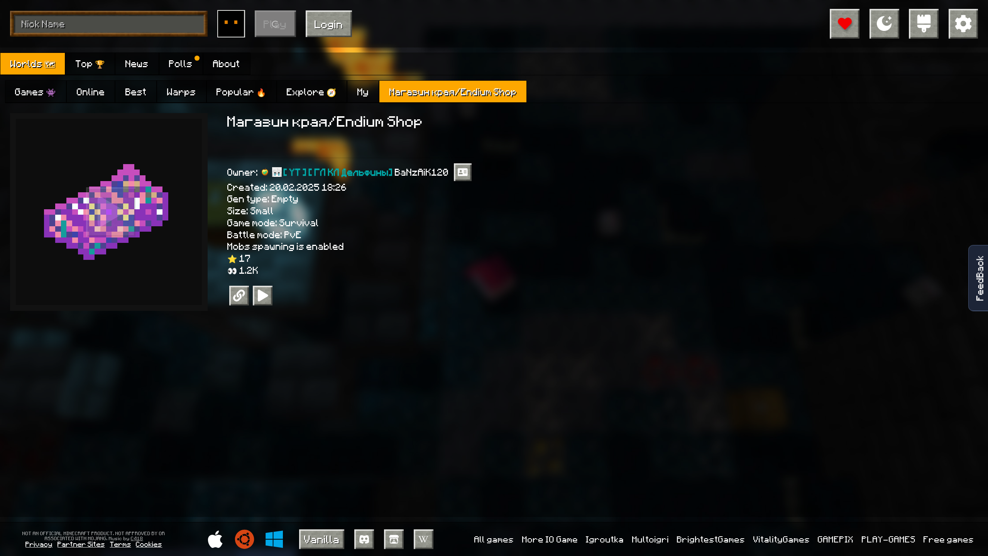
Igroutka (605, 539)
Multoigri (650, 539)
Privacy (38, 544)
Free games (949, 539)
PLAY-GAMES (889, 539)
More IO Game (550, 539)
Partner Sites (81, 544)
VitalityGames (781, 539)
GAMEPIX (836, 539)
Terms (120, 544)
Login (329, 23)
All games (494, 539)
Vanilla (322, 538)
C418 (137, 538)
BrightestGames (711, 539)
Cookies (149, 544)
